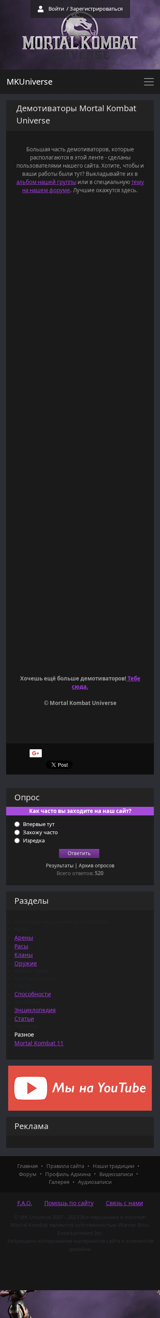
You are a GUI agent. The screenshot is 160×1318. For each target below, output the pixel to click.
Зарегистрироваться (96, 8)
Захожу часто (40, 832)
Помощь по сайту (69, 1203)
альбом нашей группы (46, 182)
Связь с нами (124, 1203)
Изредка (34, 840)
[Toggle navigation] (149, 82)
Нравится (74, 751)
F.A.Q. (24, 1203)
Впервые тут (39, 824)
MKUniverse (30, 81)
